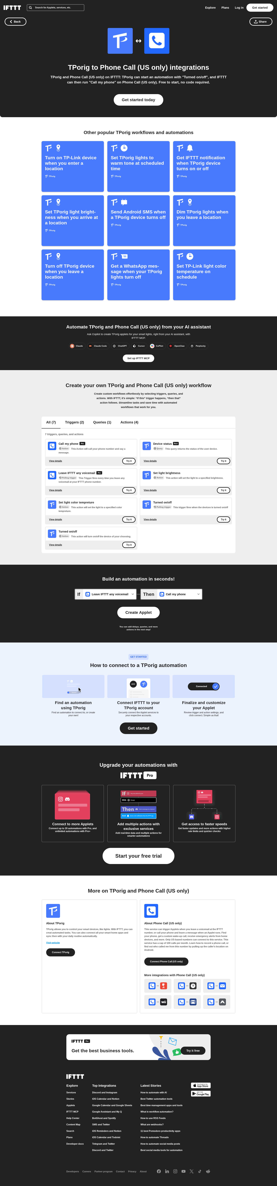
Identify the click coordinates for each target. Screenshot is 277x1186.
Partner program (103, 1171)
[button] (138, 728)
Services (71, 1092)
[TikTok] (199, 1171)
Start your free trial (138, 856)
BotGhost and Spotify (104, 1118)
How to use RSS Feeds (153, 1118)
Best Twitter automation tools (156, 1099)
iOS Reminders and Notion (106, 1131)
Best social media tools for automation (162, 1150)
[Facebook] (158, 1171)
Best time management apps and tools (162, 1105)
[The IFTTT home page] (12, 7)
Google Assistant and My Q (107, 1111)
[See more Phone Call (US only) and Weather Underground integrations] (157, 1002)
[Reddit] (208, 1171)
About (143, 1171)
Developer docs (75, 1144)
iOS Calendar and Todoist (106, 1137)
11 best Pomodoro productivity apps (160, 1131)
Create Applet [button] (138, 612)
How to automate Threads (155, 1137)
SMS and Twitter (101, 1124)
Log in (239, 7)
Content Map (73, 1124)
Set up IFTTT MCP (138, 358)
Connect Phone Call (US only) (166, 961)
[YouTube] (183, 1171)
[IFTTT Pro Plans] (82, 444)
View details (55, 461)
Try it (129, 461)
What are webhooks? (152, 1124)
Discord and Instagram (104, 1092)
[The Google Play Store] (201, 1094)
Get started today (138, 100)
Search (70, 1131)
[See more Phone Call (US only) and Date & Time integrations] (187, 986)
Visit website (53, 943)
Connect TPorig (60, 952)
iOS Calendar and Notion (105, 1099)
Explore (210, 7)
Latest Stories (151, 1085)
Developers (72, 1171)
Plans (225, 7)
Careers (86, 1171)
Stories (70, 1099)
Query (160, 448)
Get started (260, 7)
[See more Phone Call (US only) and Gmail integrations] (187, 1002)
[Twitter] (191, 1171)
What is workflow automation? (157, 1111)
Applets (70, 1105)
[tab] (51, 423)
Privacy (132, 1171)
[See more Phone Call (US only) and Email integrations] (216, 986)
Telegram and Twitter (103, 1144)
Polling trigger (69, 478)
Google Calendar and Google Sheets (112, 1105)
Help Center (72, 1118)
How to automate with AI (154, 1092)
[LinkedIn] (167, 1171)
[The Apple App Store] (201, 1086)
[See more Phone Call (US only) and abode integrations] (216, 1002)
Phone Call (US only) (134, 67)
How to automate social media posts (160, 1144)
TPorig (79, 67)
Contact (120, 1171)
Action (65, 448)
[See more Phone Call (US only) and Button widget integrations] (157, 986)
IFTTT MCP (72, 1111)
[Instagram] (175, 1171)
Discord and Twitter (102, 1150)
